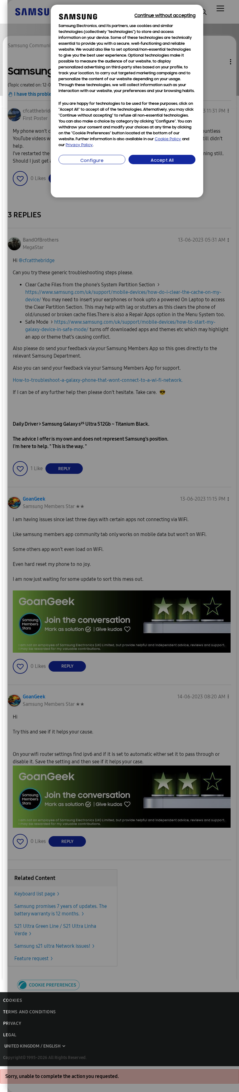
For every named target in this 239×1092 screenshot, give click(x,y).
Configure (92, 161)
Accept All (162, 160)
